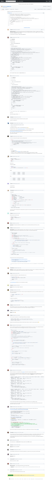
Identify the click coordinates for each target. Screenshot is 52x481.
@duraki (14, 31)
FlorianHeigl (11, 449)
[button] (44, 9)
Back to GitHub (21, 1)
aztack (11, 156)
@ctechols (14, 77)
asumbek (11, 285)
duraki (11, 37)
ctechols (4, 6)
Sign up (50, 1)
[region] (26, 20)
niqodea (11, 315)
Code (3, 9)
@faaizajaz (11, 31)
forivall (11, 406)
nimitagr (11, 310)
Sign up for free (11, 475)
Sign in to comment (31, 475)
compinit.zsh (8, 6)
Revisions (7, 9)
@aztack (11, 312)
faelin (11, 370)
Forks (17, 9)
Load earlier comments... (27, 27)
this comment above (13, 282)
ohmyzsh (19, 151)
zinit (15, 150)
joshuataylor (12, 432)
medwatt (11, 213)
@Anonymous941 (12, 465)
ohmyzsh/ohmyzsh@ (19, 409)
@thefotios (11, 269)
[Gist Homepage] (3, 1)
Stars (12, 9)
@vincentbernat (12, 229)
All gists (18, 1)
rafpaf (11, 273)
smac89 (11, 136)
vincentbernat (12, 190)
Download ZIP (48, 9)
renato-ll (11, 183)
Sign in (47, 1)
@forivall (11, 446)
